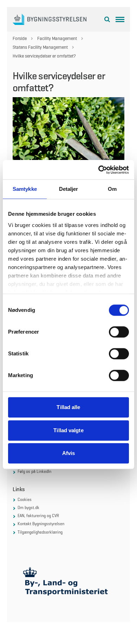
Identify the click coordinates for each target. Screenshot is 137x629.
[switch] (119, 331)
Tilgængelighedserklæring (40, 532)
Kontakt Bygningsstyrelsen (41, 524)
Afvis (68, 453)
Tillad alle (68, 407)
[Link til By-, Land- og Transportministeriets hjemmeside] (68, 583)
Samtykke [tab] (25, 189)
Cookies (25, 499)
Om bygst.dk (28, 507)
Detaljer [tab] (68, 189)
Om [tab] (112, 189)
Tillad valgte (68, 430)
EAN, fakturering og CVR (38, 515)
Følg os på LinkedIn (34, 471)
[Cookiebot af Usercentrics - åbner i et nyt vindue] (98, 169)
